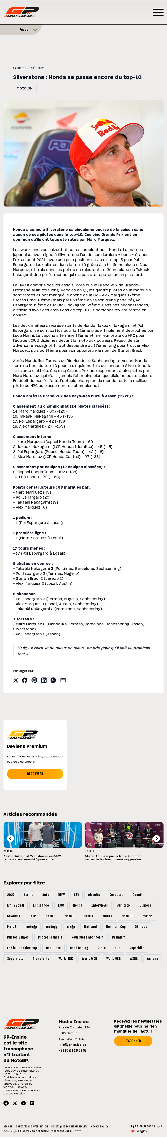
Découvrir (35, 774)
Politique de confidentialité (69, 1126)
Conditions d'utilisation (32, 1126)
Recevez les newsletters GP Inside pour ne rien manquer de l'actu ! (138, 1026)
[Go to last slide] (10, 838)
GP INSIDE (19, 68)
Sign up (7, 1126)
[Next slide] (156, 838)
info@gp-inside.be (72, 1044)
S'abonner (133, 1041)
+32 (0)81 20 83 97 (73, 1050)
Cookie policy (99, 1126)
